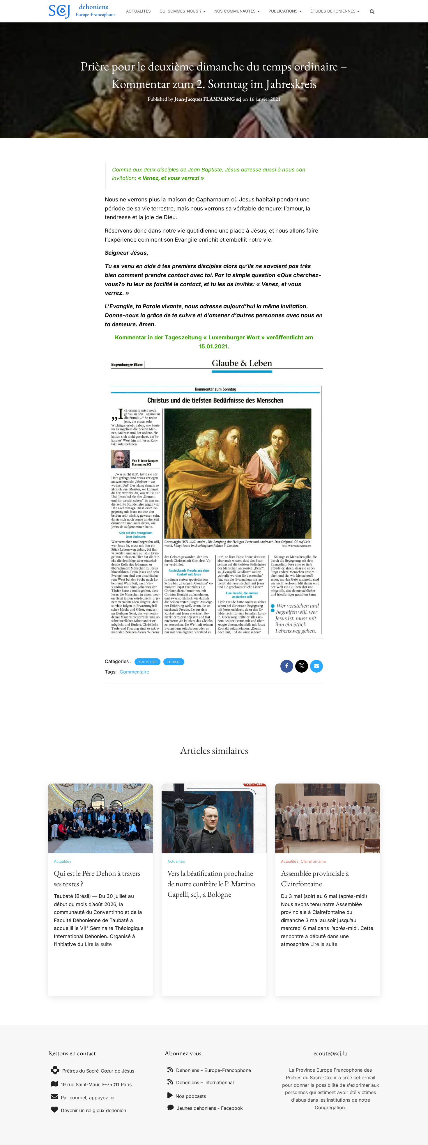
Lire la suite (98, 944)
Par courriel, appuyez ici (87, 1097)
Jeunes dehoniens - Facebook (210, 1108)
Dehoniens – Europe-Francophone (213, 1070)
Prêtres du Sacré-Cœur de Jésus (98, 1071)
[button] (204, 11)
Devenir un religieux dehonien (93, 1110)
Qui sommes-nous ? (181, 11)
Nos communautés (235, 11)
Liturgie (173, 662)
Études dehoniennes (333, 11)
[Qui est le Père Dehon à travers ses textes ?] (100, 818)
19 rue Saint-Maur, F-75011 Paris (96, 1084)
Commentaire (134, 672)
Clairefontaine (313, 861)
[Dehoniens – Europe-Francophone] (82, 11)
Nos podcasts (191, 1096)
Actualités (138, 11)
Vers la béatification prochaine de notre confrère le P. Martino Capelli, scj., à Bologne (211, 883)
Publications (283, 11)
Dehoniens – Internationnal (205, 1082)
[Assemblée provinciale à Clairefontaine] (327, 818)
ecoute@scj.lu (331, 1053)
